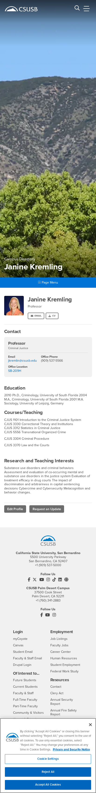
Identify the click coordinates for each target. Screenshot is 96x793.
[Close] (90, 725)
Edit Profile (15, 509)
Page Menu (49, 282)
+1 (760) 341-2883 (48, 600)
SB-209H (14, 371)
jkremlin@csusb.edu (22, 361)
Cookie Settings (48, 759)
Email (37, 315)
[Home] (21, 9)
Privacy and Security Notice (71, 749)
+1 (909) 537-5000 (48, 565)
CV (53, 315)
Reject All (48, 772)
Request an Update (47, 509)
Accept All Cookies (48, 784)
